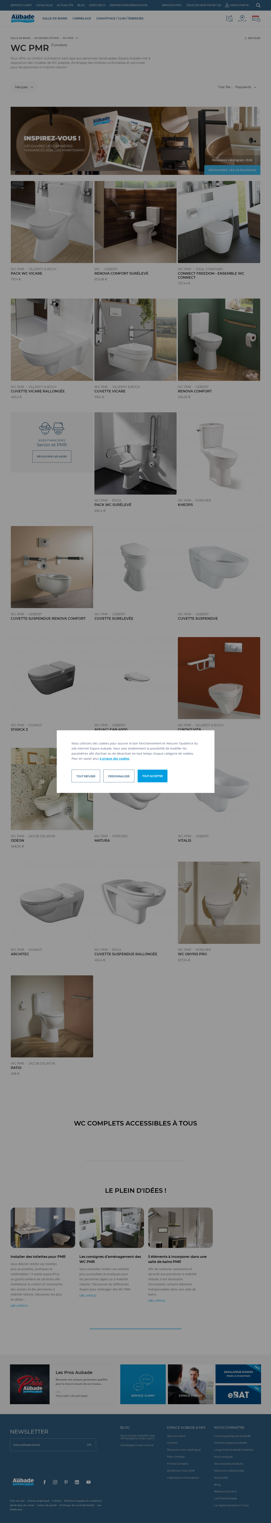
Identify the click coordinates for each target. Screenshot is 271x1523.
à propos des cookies (114, 759)
